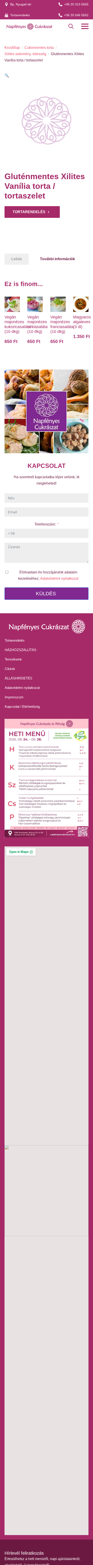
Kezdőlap (12, 48)
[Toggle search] (71, 26)
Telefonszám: (45, 524)
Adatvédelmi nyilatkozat (59, 578)
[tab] (17, 259)
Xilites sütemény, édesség (25, 54)
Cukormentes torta (39, 48)
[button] (7, 75)
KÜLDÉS (46, 593)
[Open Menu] (84, 26)
